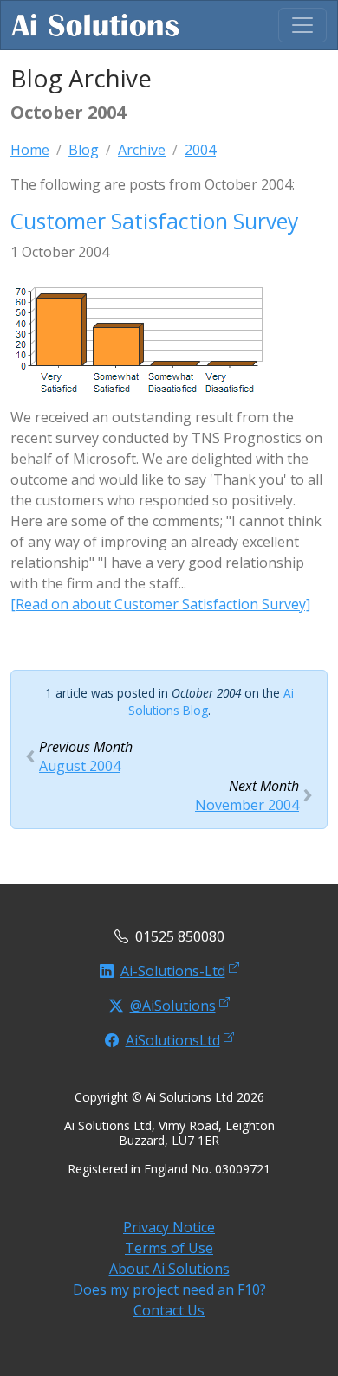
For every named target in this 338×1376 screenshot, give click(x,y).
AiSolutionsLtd (173, 1040)
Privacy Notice (169, 1227)
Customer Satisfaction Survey (154, 221)
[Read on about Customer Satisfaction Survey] (160, 604)
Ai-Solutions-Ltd (172, 971)
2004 (200, 149)
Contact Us (169, 1310)
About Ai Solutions (169, 1268)
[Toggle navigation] (302, 25)
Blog (83, 149)
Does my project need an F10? (169, 1289)
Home (29, 149)
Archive (142, 149)
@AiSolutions (173, 1005)
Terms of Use (169, 1247)
